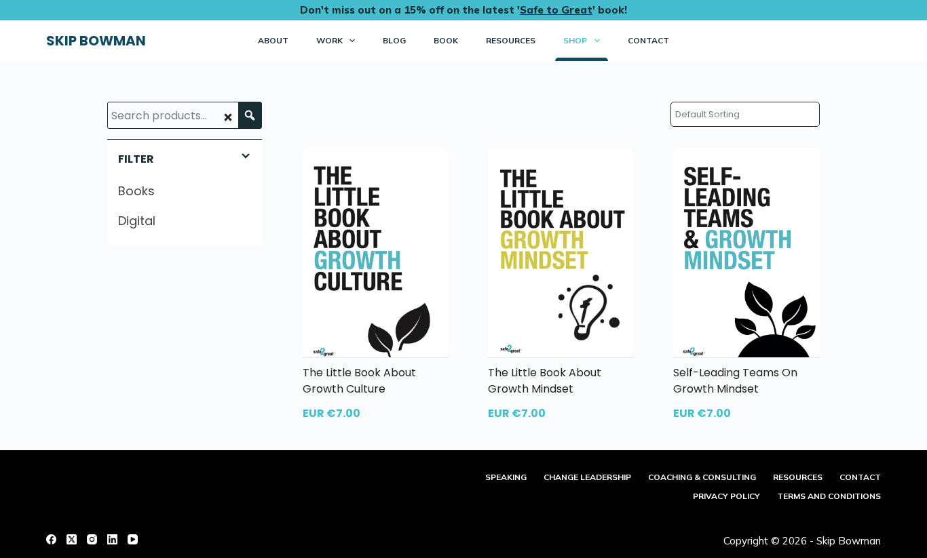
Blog (394, 40)
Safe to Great (556, 9)
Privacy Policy (726, 496)
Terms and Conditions (829, 496)
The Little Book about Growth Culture (359, 381)
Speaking (506, 477)
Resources (510, 40)
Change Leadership (587, 477)
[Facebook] (51, 539)
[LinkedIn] (112, 539)
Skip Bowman (96, 40)
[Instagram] (92, 539)
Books (136, 190)
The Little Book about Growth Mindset (544, 381)
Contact (648, 40)
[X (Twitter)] (72, 539)
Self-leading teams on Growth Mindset (735, 381)
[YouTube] (133, 539)
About (273, 40)
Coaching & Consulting (702, 477)
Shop (575, 40)
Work (329, 40)
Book (446, 40)
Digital (136, 220)
